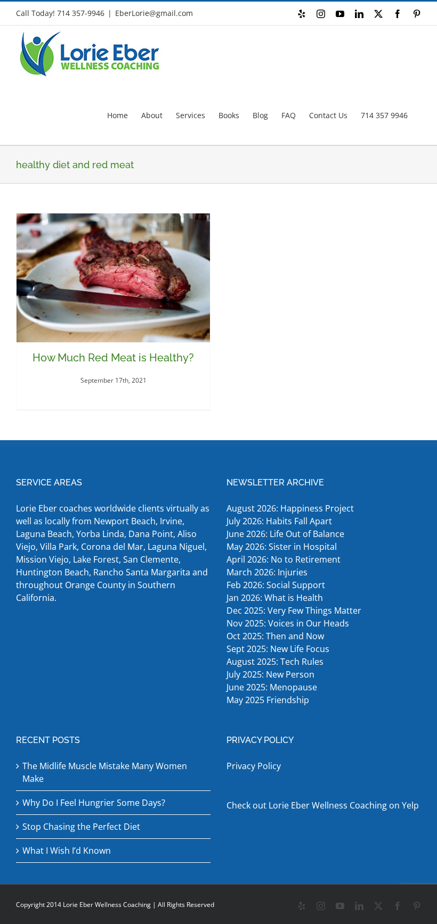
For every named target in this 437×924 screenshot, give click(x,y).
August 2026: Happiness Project (290, 508)
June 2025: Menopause (272, 687)
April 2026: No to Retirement (284, 559)
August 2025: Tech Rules (274, 661)
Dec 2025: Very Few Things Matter (293, 610)
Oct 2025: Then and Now (275, 636)
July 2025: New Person (270, 674)
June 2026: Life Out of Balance (285, 534)
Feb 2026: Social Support (275, 585)
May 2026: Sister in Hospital (282, 546)
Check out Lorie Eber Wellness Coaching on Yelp (322, 805)
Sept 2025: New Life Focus (277, 649)
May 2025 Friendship (267, 700)
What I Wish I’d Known (66, 850)
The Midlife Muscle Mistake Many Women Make (104, 772)
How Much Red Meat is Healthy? (113, 357)
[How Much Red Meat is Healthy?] (113, 277)
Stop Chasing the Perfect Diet (81, 826)
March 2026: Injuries (266, 572)
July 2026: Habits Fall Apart (279, 521)
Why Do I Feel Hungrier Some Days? (93, 802)
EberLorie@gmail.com (154, 13)
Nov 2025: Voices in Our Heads (287, 623)
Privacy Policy (253, 766)
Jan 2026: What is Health (274, 598)
